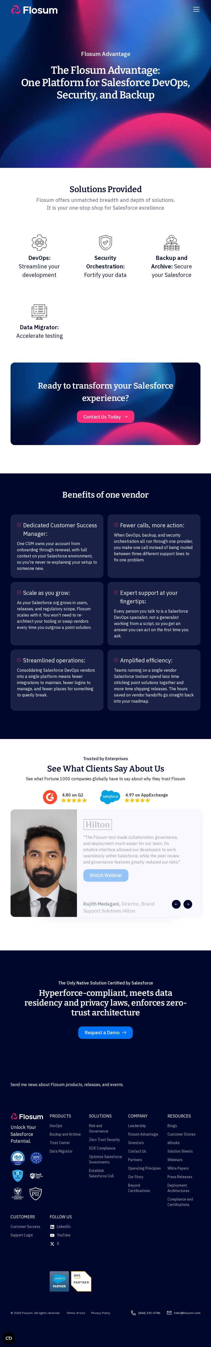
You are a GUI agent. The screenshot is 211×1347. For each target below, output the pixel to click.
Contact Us (137, 1151)
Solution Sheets (180, 1151)
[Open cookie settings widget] (9, 1338)
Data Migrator (61, 1151)
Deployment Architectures (178, 1188)
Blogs (172, 1125)
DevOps (56, 1125)
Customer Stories (182, 1134)
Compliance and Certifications (180, 1202)
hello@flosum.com (187, 1313)
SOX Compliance (102, 1148)
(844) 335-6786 (149, 1313)
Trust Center (60, 1142)
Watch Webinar (106, 873)
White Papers (178, 1168)
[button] (195, 9)
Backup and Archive (65, 1134)
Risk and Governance (98, 1128)
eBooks (174, 1142)
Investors (136, 1142)
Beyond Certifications (139, 1188)
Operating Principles (144, 1168)
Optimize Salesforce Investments (105, 1159)
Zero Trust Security (104, 1139)
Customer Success (25, 1226)
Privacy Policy (100, 1313)
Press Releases (180, 1176)
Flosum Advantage (143, 1134)
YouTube (64, 1235)
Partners (135, 1159)
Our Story (135, 1176)
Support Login (22, 1235)
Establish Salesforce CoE (101, 1173)
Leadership (137, 1125)
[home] (34, 9)
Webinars (175, 1159)
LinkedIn (64, 1226)
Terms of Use (75, 1313)
